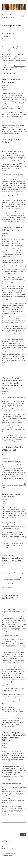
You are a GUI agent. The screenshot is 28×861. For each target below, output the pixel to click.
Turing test (7, 159)
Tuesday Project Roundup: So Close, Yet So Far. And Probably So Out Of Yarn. (12, 383)
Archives (4, 846)
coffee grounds (13, 660)
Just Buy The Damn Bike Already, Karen (12, 228)
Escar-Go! (11, 671)
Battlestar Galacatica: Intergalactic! (13, 448)
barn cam (15, 574)
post (20, 162)
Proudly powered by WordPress (8, 853)
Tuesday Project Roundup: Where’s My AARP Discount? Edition (14, 736)
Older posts (5, 820)
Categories (4, 840)
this (18, 414)
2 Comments (4, 40)
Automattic (11, 855)
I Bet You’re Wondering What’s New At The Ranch (12, 558)
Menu (22, 15)
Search (3, 832)
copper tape (19, 656)
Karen (3, 38)
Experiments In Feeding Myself (10, 596)
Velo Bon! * (8, 34)
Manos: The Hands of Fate (9, 517)
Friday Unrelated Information (11, 81)
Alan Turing (21, 151)
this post (17, 311)
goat (24, 114)
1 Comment (4, 89)
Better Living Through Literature (9, 15)
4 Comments (4, 456)
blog (3, 95)
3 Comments (4, 503)
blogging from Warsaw (11, 99)
